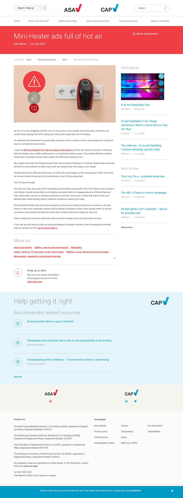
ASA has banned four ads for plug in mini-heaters (48, 150)
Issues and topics (128, 21)
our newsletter (133, 490)
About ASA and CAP (38, 21)
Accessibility (100, 425)
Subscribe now (34, 281)
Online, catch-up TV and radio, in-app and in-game (39, 252)
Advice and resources (98, 21)
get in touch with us (47, 228)
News (65, 60)
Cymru (124, 437)
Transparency (127, 431)
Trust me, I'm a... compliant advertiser (143, 176)
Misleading (76, 247)
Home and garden (23, 247)
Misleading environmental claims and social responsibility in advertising (69, 340)
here (21, 475)
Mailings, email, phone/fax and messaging (87, 252)
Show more (126, 227)
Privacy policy (100, 431)
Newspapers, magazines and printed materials (37, 256)
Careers (124, 425)
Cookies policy (101, 437)
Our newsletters (155, 425)
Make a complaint (160, 21)
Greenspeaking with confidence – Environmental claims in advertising (68, 359)
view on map (30, 466)
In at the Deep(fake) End (135, 104)
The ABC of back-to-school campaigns (144, 192)
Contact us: (19, 419)
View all (17, 377)
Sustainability (154, 431)
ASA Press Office (129, 443)
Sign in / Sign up (26, 8)
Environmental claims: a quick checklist (50, 321)
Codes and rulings (67, 21)
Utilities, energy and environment (51, 247)
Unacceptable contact (104, 443)
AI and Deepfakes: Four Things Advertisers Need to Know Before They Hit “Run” (144, 125)
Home (17, 21)
